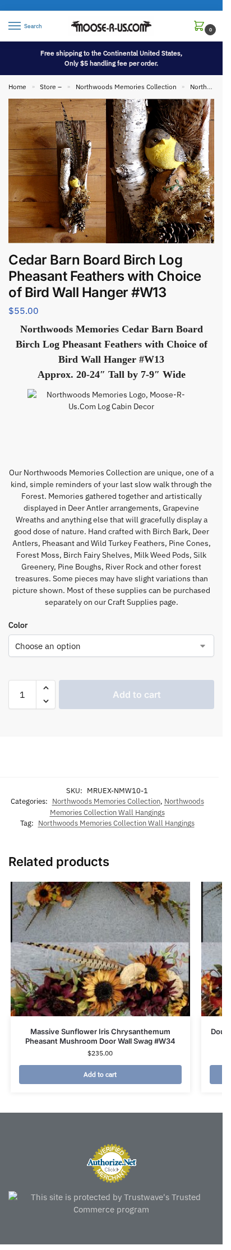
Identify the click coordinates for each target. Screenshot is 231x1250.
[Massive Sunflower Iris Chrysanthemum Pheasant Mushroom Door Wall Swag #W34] (100, 949)
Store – (51, 86)
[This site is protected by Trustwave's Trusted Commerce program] (111, 1203)
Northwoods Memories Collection (126, 86)
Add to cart (137, 694)
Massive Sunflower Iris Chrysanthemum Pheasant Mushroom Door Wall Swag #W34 (100, 1036)
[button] (201, 26)
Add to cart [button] (100, 1074)
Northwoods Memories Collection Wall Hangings (116, 823)
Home (17, 86)
